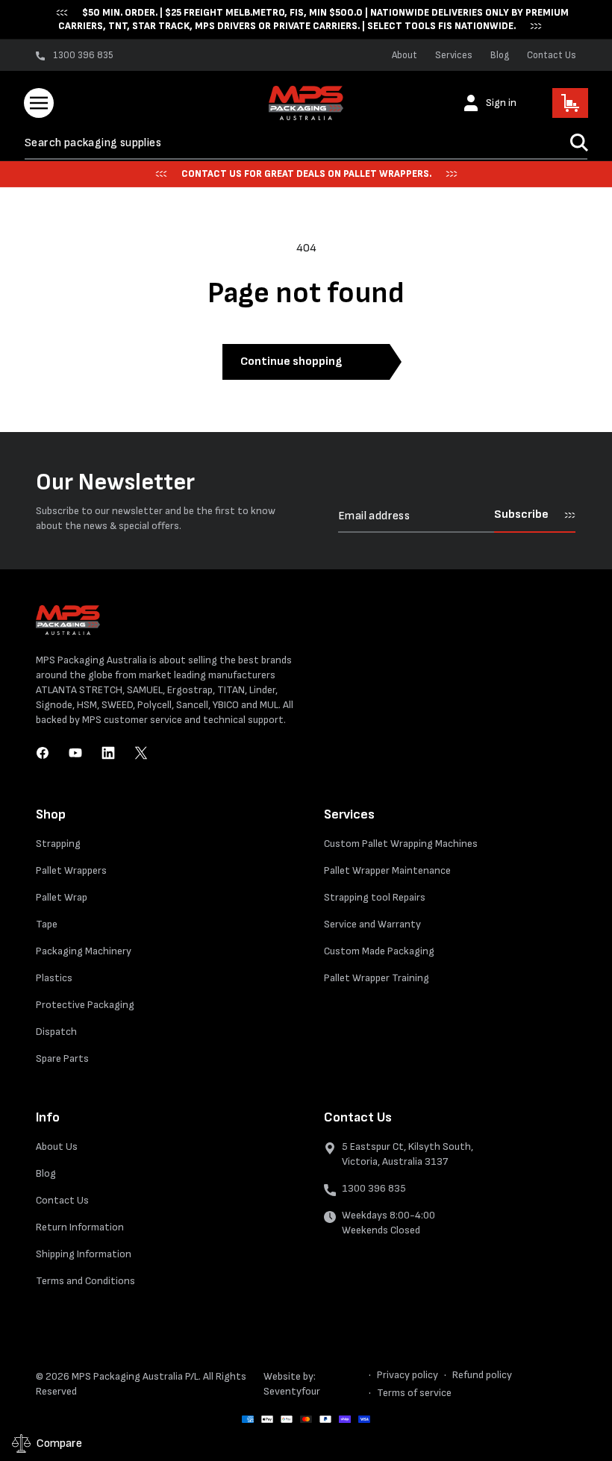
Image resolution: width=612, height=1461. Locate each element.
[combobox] (306, 143)
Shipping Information (83, 1254)
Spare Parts (62, 1058)
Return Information (80, 1227)
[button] (39, 103)
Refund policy (482, 1374)
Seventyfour (291, 1391)
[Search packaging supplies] (579, 142)
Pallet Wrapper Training (376, 978)
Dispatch (56, 1031)
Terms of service (414, 1392)
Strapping (58, 843)
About (404, 55)
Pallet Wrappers (71, 870)
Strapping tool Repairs (374, 897)
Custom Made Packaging (379, 951)
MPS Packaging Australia (127, 1376)
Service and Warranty (372, 924)
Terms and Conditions (85, 1280)
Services (453, 55)
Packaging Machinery (83, 951)
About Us (57, 1146)
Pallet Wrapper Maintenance (387, 870)
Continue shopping (291, 361)
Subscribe (521, 514)
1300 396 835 (374, 1188)
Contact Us (551, 55)
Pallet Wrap (61, 897)
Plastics (54, 978)
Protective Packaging (85, 1004)
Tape (46, 924)
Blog (499, 55)
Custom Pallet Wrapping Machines (401, 843)
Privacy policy (407, 1374)
